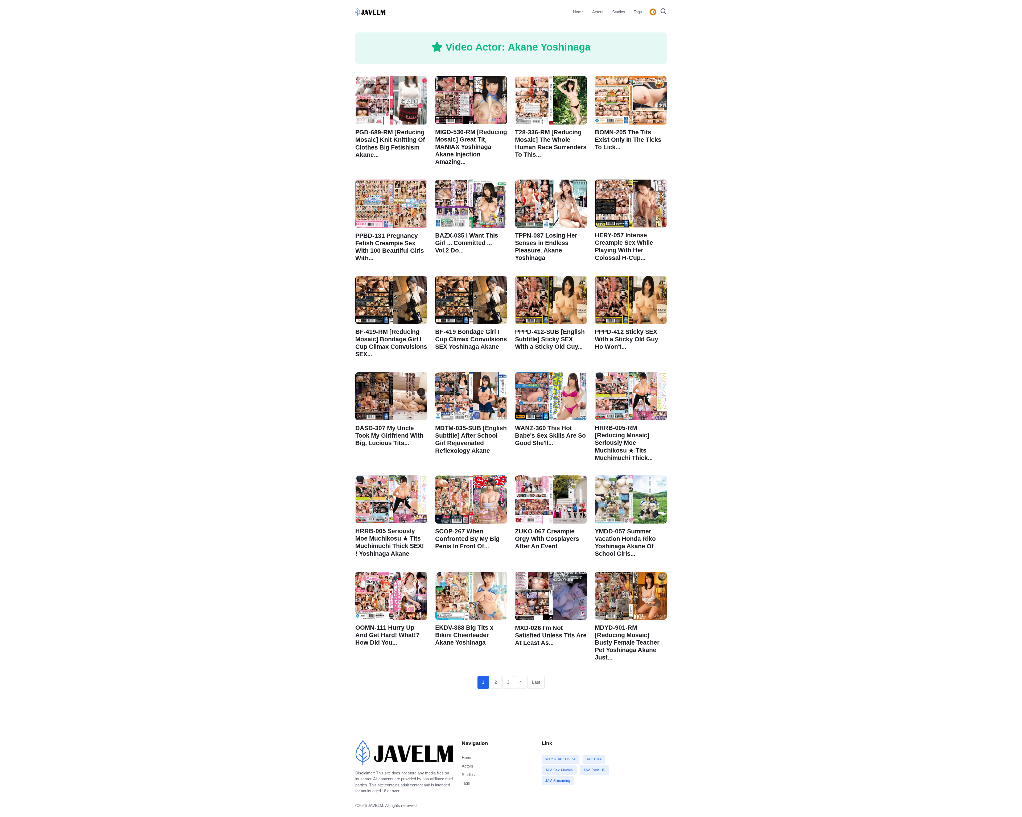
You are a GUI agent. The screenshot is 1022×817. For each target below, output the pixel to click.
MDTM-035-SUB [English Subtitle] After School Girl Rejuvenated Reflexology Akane (471, 439)
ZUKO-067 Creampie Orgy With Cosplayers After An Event (547, 539)
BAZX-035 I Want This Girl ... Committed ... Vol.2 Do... (466, 243)
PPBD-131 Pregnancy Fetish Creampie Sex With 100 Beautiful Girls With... (389, 247)
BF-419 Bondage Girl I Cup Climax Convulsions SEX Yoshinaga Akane (471, 339)
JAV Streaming (557, 781)
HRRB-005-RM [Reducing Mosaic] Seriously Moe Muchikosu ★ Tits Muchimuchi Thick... (624, 443)
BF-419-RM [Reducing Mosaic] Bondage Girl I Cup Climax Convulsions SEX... (391, 343)
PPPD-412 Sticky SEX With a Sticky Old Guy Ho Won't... (626, 339)
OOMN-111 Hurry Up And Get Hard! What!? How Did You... (387, 635)
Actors (598, 12)
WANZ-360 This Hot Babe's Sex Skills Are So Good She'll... (550, 435)
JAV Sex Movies (559, 770)
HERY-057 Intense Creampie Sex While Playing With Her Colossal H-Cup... (624, 246)
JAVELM (375, 805)
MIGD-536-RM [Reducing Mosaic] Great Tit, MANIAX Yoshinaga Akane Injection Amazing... (471, 147)
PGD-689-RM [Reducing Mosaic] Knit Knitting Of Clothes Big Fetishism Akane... (390, 143)
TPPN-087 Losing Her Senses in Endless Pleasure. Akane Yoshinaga (546, 246)
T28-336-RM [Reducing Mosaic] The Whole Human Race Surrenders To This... (551, 143)
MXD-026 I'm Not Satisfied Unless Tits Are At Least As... (551, 635)
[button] (662, 11)
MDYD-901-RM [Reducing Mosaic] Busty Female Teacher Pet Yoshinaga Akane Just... (627, 642)
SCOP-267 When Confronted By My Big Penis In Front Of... (467, 539)
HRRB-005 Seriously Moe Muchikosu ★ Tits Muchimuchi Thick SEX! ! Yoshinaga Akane (389, 542)
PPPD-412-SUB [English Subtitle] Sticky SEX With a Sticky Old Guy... (550, 339)
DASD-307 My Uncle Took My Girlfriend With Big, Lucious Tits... (389, 435)
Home (578, 12)
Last (536, 682)
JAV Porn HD (594, 770)
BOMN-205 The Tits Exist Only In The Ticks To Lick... (628, 139)
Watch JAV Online (560, 759)
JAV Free (593, 759)
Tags (638, 12)
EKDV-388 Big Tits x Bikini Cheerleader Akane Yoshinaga (464, 635)
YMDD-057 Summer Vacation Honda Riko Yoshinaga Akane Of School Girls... (625, 542)
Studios (618, 12)
